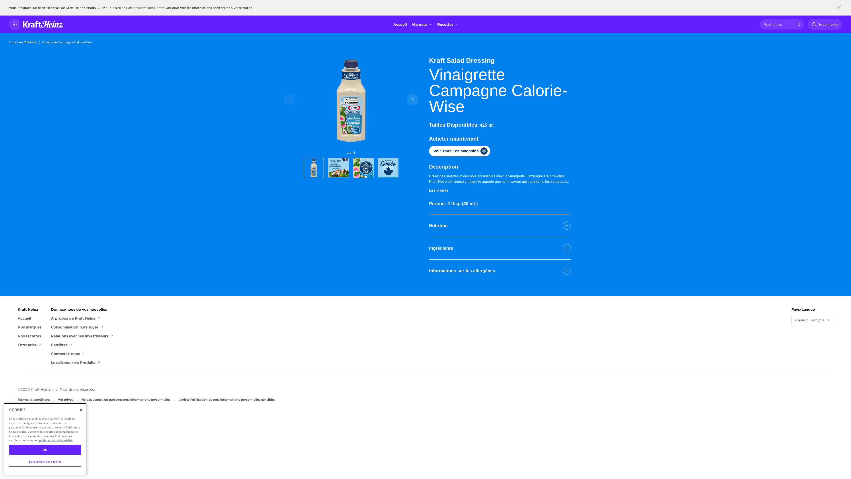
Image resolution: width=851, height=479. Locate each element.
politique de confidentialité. (56, 440)
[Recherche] (798, 24)
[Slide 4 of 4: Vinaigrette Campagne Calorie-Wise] (388, 168)
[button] (14, 24)
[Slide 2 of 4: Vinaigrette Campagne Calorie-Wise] (338, 168)
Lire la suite (438, 190)
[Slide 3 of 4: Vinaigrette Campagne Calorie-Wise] (363, 168)
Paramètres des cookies (45, 461)
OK (45, 449)
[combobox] (778, 24)
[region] (45, 439)
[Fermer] (81, 410)
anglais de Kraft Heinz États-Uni (146, 8)
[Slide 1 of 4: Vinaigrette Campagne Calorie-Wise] (314, 168)
